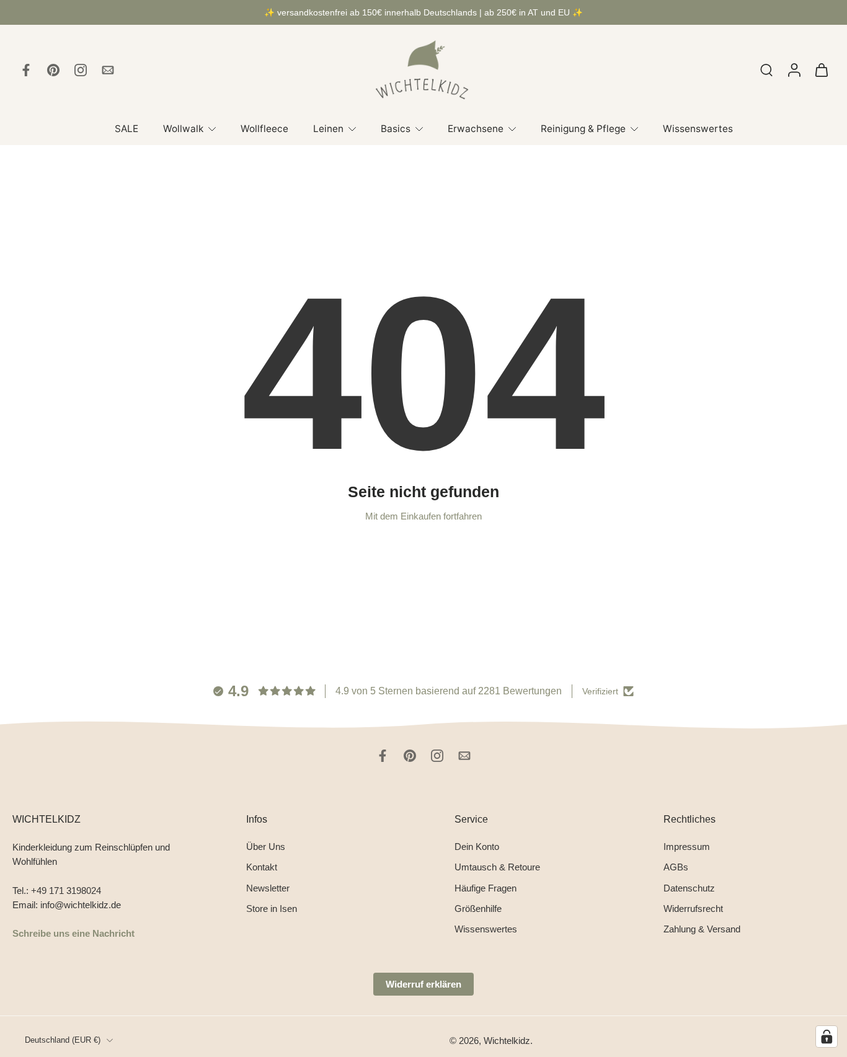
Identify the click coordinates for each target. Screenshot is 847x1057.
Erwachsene (475, 129)
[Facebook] (26, 70)
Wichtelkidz (507, 1040)
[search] (766, 69)
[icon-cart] (821, 70)
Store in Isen (271, 908)
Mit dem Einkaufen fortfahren (423, 516)
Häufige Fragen (486, 887)
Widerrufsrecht (693, 908)
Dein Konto (477, 846)
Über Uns (265, 846)
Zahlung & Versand (701, 929)
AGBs (675, 867)
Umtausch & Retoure (497, 867)
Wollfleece (264, 129)
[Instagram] (80, 70)
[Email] (108, 70)
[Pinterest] (53, 70)
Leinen (328, 129)
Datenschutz (689, 887)
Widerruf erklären (423, 984)
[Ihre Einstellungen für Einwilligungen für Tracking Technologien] (826, 1036)
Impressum (686, 846)
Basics (395, 129)
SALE (126, 129)
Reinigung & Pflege (583, 129)
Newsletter (268, 887)
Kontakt (261, 867)
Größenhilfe (478, 908)
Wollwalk (183, 129)
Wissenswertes (698, 129)
